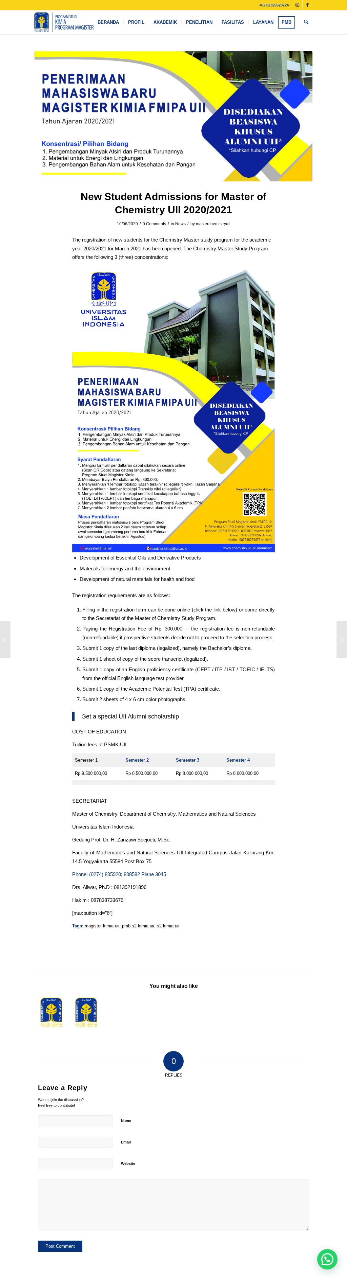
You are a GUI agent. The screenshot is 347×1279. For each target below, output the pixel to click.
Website (128, 1163)
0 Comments (154, 223)
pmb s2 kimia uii (138, 925)
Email (126, 1142)
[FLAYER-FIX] (173, 116)
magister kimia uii (102, 925)
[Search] (306, 22)
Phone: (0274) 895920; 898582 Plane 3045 (119, 874)
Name (126, 1121)
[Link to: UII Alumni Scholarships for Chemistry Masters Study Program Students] (51, 1013)
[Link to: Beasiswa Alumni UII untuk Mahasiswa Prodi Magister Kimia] (86, 1013)
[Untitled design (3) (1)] (64, 22)
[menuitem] (108, 22)
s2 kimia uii (168, 925)
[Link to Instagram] (297, 5)
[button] (327, 1259)
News (180, 223)
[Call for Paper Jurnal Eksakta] (5, 639)
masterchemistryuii (213, 223)
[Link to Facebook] (308, 5)
